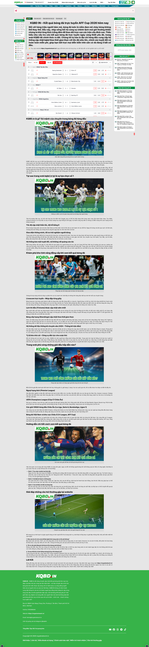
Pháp (51, 6)
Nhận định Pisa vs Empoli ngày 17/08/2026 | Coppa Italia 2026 (124, 97)
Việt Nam (87, 6)
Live (36, 62)
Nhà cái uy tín (81, 2)
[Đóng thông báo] (133, 11)
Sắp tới (49, 62)
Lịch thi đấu (93, 2)
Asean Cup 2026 (53, 2)
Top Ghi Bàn (111, 2)
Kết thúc (42, 62)
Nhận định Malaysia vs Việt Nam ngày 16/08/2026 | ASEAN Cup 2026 (125, 107)
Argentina (68, 6)
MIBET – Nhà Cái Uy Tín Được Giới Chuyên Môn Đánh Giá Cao (125, 82)
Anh (32, 6)
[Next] (111, 56)
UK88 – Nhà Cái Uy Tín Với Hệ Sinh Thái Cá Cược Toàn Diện (124, 77)
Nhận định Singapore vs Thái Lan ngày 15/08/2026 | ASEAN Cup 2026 (125, 112)
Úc (108, 6)
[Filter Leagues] (92, 62)
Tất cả (29, 62)
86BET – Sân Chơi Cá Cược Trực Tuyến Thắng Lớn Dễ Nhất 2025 (125, 73)
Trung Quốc (115, 6)
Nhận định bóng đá (68, 2)
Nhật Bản (94, 6)
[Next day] (110, 62)
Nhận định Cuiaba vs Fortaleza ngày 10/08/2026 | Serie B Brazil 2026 (125, 128)
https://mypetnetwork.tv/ (104, 563)
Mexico (80, 6)
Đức (46, 6)
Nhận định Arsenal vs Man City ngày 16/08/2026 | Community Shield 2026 (124, 101)
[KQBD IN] (18, 2)
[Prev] (35, 56)
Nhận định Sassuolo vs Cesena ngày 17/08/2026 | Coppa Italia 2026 (124, 92)
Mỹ (74, 6)
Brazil (61, 6)
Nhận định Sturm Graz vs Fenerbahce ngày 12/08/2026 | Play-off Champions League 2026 (125, 123)
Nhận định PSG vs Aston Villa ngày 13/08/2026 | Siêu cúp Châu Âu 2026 (125, 117)
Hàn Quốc (102, 6)
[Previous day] (96, 62)
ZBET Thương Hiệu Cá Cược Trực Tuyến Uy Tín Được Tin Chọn (125, 64)
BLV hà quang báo (38, 628)
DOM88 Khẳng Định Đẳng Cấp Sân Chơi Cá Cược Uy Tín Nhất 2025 (124, 69)
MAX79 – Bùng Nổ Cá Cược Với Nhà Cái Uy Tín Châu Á (124, 60)
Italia (56, 6)
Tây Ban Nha (39, 6)
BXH (101, 2)
